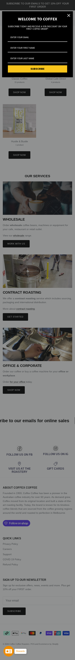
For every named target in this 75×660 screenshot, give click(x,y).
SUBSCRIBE (37, 69)
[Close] (69, 15)
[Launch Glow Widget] (8, 651)
